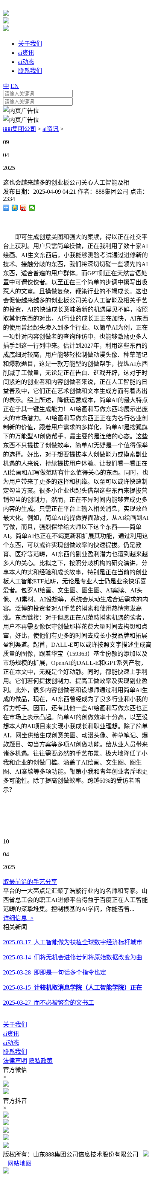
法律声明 (15, 1061)
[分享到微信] (32, 208)
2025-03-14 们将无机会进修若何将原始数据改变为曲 (72, 957)
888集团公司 (19, 129)
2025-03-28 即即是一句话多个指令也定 (54, 972)
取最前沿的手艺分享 (30, 882)
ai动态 (11, 1042)
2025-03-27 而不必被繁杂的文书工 (48, 1002)
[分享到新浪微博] (23, 208)
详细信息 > (18, 918)
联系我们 (15, 1051)
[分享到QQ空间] (15, 208)
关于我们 (15, 1024)
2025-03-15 (72, 987)
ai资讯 (51, 129)
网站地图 (20, 1163)
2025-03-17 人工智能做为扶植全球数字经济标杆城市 (72, 942)
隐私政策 (41, 1061)
